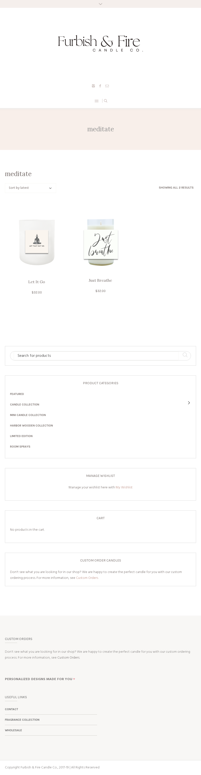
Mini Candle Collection (28, 415)
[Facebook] (100, 85)
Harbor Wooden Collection (31, 425)
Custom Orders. (87, 578)
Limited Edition (21, 436)
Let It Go (36, 281)
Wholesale (13, 730)
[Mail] (107, 85)
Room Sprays (20, 446)
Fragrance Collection (22, 719)
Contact (11, 709)
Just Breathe (100, 280)
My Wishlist (124, 487)
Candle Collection (24, 404)
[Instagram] (93, 85)
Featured (17, 394)
